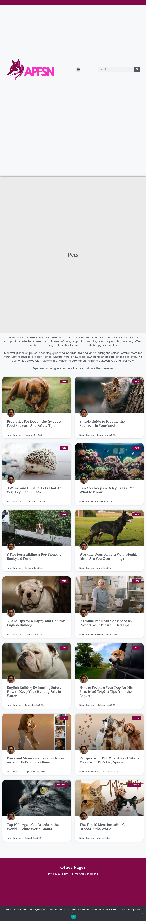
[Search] (137, 69)
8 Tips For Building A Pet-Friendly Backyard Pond (34, 556)
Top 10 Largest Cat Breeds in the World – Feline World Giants (33, 827)
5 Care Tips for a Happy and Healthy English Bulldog (36, 623)
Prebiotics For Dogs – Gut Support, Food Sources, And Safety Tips (34, 423)
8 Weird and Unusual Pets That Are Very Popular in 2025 (35, 490)
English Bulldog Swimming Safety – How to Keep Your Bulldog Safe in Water (35, 691)
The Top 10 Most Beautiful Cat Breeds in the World (103, 827)
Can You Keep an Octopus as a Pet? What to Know (107, 490)
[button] (78, 69)
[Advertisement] (73, 155)
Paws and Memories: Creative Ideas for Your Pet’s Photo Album (35, 760)
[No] (142, 913)
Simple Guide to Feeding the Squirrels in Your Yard (102, 423)
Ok (73, 917)
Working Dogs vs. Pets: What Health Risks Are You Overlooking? (108, 556)
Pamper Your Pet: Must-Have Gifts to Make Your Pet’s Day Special (109, 760)
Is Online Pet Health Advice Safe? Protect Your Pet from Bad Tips (106, 623)
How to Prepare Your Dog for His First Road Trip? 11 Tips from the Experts (106, 691)
